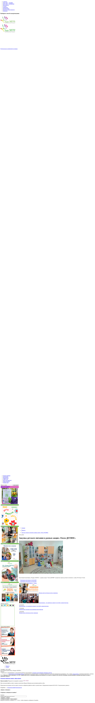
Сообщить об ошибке (5, 699)
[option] (3, 35)
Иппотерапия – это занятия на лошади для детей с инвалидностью (34, 606)
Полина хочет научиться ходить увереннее (28, 612)
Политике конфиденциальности (15, 687)
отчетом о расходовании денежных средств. (42, 672)
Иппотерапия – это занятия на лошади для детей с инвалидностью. (53, 602)
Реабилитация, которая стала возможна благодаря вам (31, 609)
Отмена (7, 697)
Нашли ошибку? (14, 699)
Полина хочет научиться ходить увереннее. (48, 592)
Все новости (30, 583)
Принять (2, 689)
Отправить (3, 697)
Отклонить (8, 689)
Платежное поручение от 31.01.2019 (28, 580)
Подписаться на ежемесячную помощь (9, 48)
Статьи (35, 583)
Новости (8, 666)
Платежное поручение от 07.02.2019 (28, 581)
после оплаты (76, 673)
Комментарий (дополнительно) (7, 696)
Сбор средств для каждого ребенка (16, 673)
